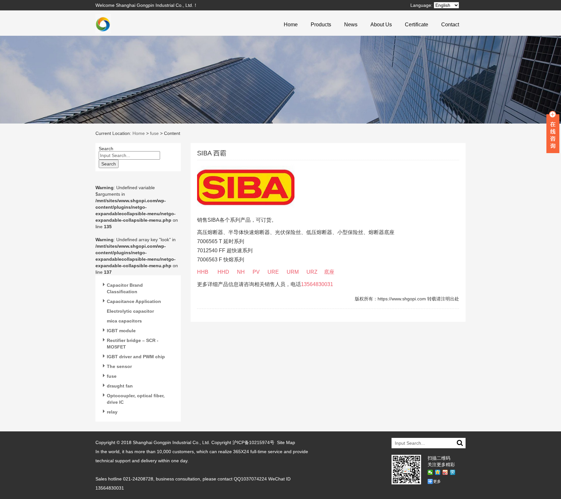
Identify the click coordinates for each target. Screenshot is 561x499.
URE (273, 272)
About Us (381, 24)
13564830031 (317, 284)
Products (321, 24)
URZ (312, 272)
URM (293, 272)
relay (112, 411)
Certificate (416, 24)
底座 (329, 272)
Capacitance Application (134, 301)
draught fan (120, 385)
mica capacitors (124, 320)
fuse (154, 133)
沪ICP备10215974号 (253, 442)
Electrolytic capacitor (130, 311)
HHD (223, 272)
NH (241, 272)
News (350, 24)
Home (291, 24)
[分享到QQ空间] (438, 472)
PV (256, 272)
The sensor (119, 366)
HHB (202, 272)
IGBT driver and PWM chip (136, 356)
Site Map (286, 442)
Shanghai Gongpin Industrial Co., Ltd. (171, 442)
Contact (450, 24)
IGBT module (121, 330)
